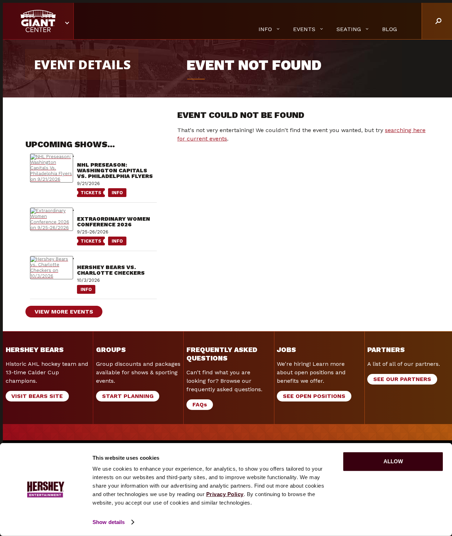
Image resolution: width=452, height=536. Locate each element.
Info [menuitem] (265, 29)
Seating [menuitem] (349, 29)
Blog (389, 29)
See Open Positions (314, 396)
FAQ (199, 404)
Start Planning (128, 396)
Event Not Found (253, 65)
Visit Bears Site (37, 396)
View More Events (64, 311)
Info (115, 193)
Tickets (89, 193)
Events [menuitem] (304, 29)
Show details (109, 522)
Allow (393, 461)
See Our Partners (402, 379)
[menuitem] (389, 29)
